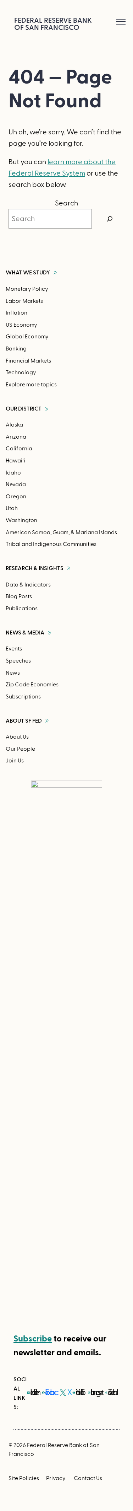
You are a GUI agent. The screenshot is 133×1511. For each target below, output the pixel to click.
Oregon (16, 496)
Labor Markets (24, 301)
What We (28, 272)
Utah (12, 508)
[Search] (109, 219)
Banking (16, 348)
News (13, 672)
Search (66, 203)
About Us (17, 736)
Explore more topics (31, 384)
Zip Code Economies (32, 684)
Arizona (16, 436)
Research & (34, 568)
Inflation (16, 312)
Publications (22, 608)
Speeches (18, 660)
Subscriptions (23, 696)
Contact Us (88, 1478)
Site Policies (24, 1478)
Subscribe (32, 1338)
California (19, 448)
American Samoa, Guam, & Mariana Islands (61, 532)
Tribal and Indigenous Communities (51, 544)
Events (14, 648)
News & (25, 632)
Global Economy (27, 336)
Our (23, 408)
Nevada (16, 484)
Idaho (13, 472)
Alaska (14, 424)
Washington (21, 520)
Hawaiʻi (15, 460)
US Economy (21, 324)
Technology (21, 372)
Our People (20, 748)
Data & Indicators (28, 584)
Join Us (15, 760)
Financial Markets (28, 360)
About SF (24, 720)
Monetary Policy (27, 289)
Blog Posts (19, 596)
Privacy (56, 1478)
